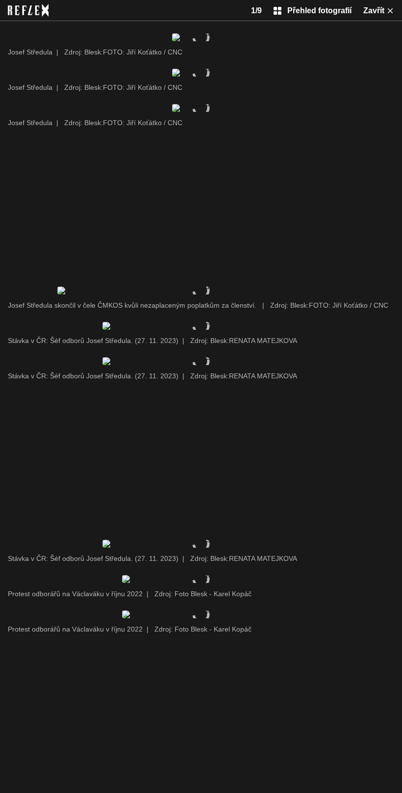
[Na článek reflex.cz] (28, 10)
